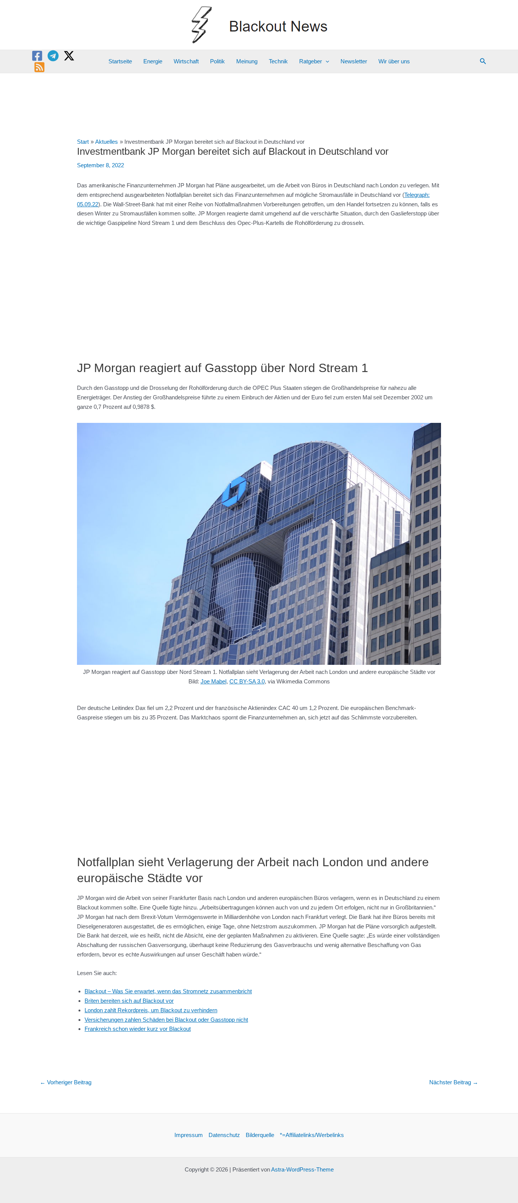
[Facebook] (37, 55)
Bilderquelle (260, 1135)
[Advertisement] (259, 290)
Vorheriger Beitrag (65, 1082)
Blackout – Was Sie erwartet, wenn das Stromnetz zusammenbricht (168, 991)
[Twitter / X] (69, 55)
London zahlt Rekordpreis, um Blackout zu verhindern (151, 1010)
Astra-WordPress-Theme (302, 1169)
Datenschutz (224, 1135)
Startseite (120, 61)
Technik (278, 61)
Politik (217, 61)
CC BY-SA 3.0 (247, 681)
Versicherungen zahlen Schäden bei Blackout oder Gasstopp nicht (166, 1019)
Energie (152, 61)
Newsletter (354, 61)
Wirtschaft (186, 61)
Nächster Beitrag (453, 1082)
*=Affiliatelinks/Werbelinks (312, 1135)
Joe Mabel (213, 681)
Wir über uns (394, 61)
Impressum (188, 1135)
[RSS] (39, 67)
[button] (325, 61)
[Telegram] (53, 55)
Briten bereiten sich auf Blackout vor (129, 1000)
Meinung (246, 61)
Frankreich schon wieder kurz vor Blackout (138, 1029)
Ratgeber (310, 61)
